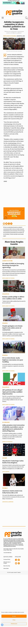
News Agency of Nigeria (9, 36)
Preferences (14, 623)
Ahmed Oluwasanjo (7, 441)
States (5, 323)
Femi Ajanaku (5, 471)
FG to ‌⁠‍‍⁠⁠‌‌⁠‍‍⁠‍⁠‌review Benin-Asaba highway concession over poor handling (12, 360)
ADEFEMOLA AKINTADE (7, 501)
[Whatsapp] (9, 224)
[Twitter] (6, 224)
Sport (4, 458)
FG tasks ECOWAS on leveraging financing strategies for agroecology (13, 265)
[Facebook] (4, 224)
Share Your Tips (6, 565)
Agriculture (7, 261)
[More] (11, 224)
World (5, 488)
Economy (6, 422)
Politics (5, 294)
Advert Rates (6, 568)
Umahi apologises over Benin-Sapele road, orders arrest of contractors (12, 328)
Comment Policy (6, 559)
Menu (9, 18)
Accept (14, 616)
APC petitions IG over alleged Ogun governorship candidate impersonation (12, 392)
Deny (14, 620)
